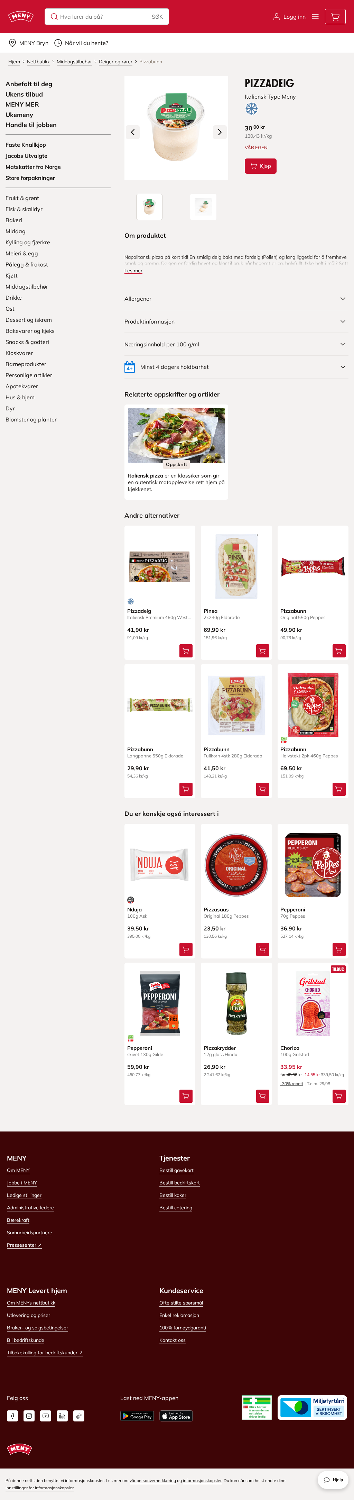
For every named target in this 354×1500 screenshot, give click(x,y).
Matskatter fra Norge (33, 166)
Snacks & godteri (27, 341)
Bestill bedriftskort (179, 1183)
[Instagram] (29, 1415)
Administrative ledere (30, 1207)
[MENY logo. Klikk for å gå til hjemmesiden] (21, 16)
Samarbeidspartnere (29, 1232)
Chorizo (289, 1048)
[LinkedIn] (62, 1415)
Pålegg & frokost (27, 264)
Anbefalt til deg (29, 84)
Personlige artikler (29, 375)
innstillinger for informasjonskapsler (40, 1487)
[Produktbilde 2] (203, 207)
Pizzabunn (293, 611)
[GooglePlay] (137, 1415)
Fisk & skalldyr (24, 209)
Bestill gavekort (176, 1170)
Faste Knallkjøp (26, 144)
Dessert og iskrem (29, 319)
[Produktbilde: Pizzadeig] (149, 207)
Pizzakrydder (220, 1048)
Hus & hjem (20, 397)
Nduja (134, 909)
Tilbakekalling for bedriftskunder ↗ (45, 1352)
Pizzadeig (139, 611)
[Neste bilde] (220, 132)
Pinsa (210, 611)
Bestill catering (175, 1207)
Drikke (14, 297)
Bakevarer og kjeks (30, 330)
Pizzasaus (216, 909)
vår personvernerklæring (153, 1480)
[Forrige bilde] (133, 132)
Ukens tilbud (24, 94)
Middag (16, 231)
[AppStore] (176, 1415)
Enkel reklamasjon (179, 1315)
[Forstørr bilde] (176, 128)
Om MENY (18, 1170)
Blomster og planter (31, 419)
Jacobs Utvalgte (26, 155)
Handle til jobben (31, 125)
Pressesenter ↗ (24, 1245)
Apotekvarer (22, 386)
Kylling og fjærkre (28, 242)
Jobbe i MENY (22, 1183)
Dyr (10, 408)
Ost (10, 308)
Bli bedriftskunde (25, 1340)
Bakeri (14, 220)
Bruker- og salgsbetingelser (37, 1328)
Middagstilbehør (27, 286)
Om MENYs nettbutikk (31, 1303)
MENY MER (22, 104)
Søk (157, 16)
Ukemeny (19, 115)
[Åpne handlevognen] (335, 16)
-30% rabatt (291, 1083)
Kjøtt (12, 275)
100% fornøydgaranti (182, 1328)
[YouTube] (45, 1415)
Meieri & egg (22, 253)
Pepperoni (292, 909)
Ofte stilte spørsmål (181, 1303)
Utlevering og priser (28, 1315)
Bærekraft (18, 1220)
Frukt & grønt (22, 197)
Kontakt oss (172, 1340)
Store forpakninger (30, 177)
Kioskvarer (19, 352)
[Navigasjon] (315, 16)
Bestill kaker (172, 1195)
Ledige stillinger (24, 1195)
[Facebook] (12, 1415)
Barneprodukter (26, 364)
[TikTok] (78, 1415)
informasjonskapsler (202, 1480)
